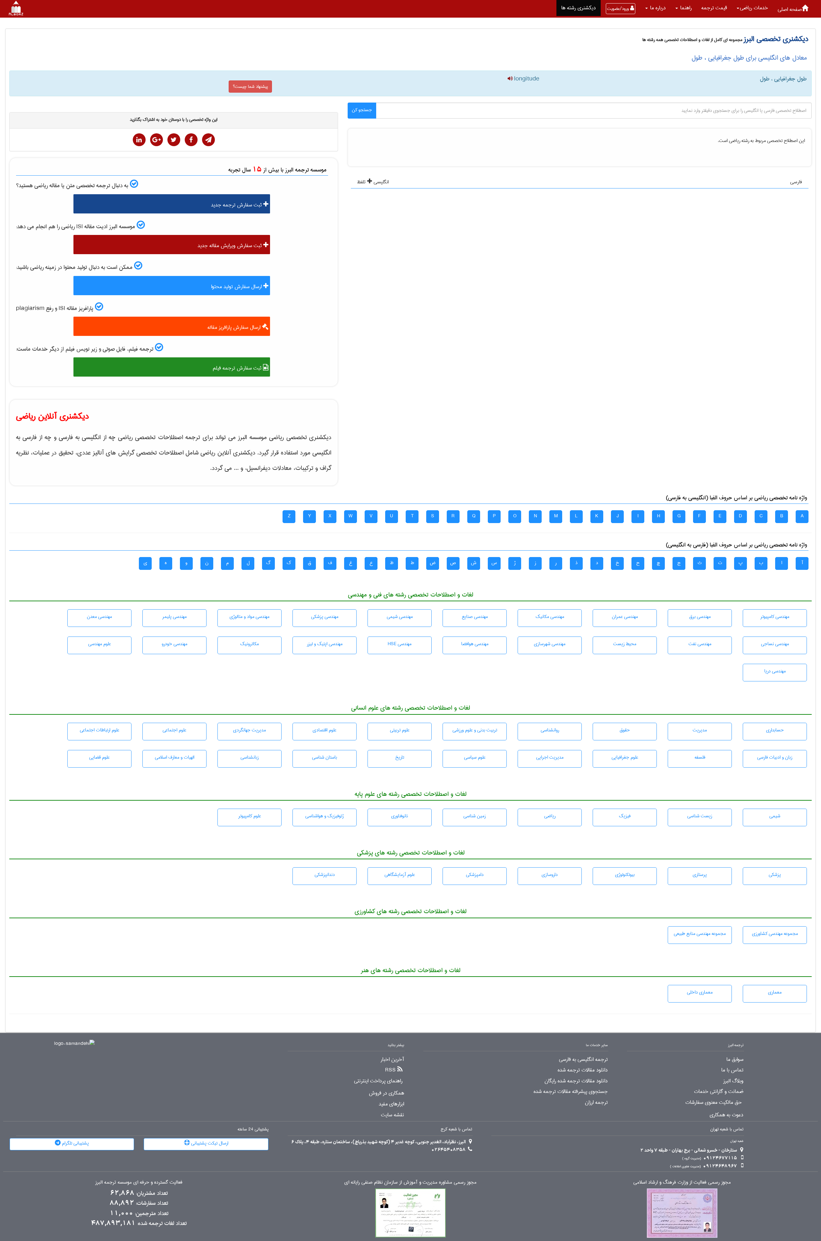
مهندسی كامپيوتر (774, 616)
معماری (775, 992)
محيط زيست (624, 644)
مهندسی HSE (399, 644)
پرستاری (700, 874)
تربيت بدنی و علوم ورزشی (475, 730)
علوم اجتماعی (174, 730)
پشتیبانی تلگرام (75, 1143)
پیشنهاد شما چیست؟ (250, 86)
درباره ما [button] (657, 7)
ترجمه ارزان (596, 1102)
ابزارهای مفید (391, 1104)
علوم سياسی (475, 757)
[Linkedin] (139, 139)
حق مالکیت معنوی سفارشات (713, 1102)
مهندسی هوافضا (474, 644)
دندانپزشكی (325, 874)
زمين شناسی (474, 816)
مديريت (700, 730)
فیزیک (625, 816)
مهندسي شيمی (400, 616)
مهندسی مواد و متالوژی (249, 616)
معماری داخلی (700, 992)
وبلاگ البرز (733, 1081)
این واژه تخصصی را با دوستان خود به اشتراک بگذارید (173, 119)
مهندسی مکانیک (550, 616)
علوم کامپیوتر (249, 816)
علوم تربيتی (400, 730)
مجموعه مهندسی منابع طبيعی (700, 933)
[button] (752, 8)
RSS (390, 1070)
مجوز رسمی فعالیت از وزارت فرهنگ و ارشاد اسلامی (682, 1182)
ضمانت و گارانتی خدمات (718, 1091)
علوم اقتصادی (324, 730)
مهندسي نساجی (775, 644)
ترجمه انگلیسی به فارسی (583, 1059)
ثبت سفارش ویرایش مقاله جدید (230, 245)
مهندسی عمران (625, 616)
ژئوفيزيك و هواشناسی (324, 816)
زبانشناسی (250, 757)
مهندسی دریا (775, 671)
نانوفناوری (399, 816)
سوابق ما (734, 1059)
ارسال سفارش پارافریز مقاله (234, 327)
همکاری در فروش (386, 1093)
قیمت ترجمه (714, 7)
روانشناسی (550, 730)
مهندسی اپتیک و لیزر (325, 644)
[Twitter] (173, 139)
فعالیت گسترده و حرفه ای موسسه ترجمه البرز (138, 1182)
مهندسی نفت (700, 644)
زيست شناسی (699, 816)
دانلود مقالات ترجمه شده (583, 1070)
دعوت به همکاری (726, 1115)
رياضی (549, 816)
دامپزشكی (475, 874)
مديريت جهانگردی (249, 730)
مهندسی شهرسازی (549, 644)
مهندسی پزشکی (324, 616)
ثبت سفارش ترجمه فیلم (238, 368)
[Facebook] (191, 139)
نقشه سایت (392, 1115)
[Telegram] (208, 139)
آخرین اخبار (392, 1059)
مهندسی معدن (99, 616)
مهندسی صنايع (475, 616)
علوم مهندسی (99, 644)
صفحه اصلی (790, 9)
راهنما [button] (685, 7)
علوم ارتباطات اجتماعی (99, 730)
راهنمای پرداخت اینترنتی (378, 1081)
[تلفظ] (510, 79)
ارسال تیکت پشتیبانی (209, 1143)
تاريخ (399, 757)
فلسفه (700, 757)
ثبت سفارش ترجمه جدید (237, 205)
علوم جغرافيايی (625, 757)
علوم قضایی (99, 757)
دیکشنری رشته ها (578, 7)
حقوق (625, 730)
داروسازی (550, 874)
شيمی (774, 816)
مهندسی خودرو (174, 644)
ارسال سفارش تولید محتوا (237, 286)
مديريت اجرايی (549, 757)
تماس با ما (732, 1070)
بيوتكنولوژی (625, 874)
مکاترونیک (249, 644)
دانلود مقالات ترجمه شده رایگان (576, 1081)
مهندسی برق (700, 616)
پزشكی (775, 874)
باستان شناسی (324, 757)
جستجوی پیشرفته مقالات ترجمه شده (571, 1091)
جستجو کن (362, 110)
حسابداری (775, 730)
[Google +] (156, 139)
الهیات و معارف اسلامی (174, 757)
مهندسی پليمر (174, 616)
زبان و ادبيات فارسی (774, 757)
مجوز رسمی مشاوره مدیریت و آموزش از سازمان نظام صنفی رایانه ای (410, 1182)
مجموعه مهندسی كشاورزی (775, 933)
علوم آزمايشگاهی (400, 874)
